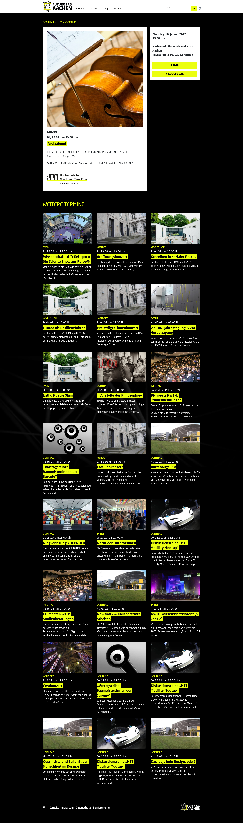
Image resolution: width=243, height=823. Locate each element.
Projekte (95, 8)
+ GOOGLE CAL (175, 73)
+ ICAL (175, 65)
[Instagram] (168, 8)
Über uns (118, 8)
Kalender (80, 8)
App (107, 8)
